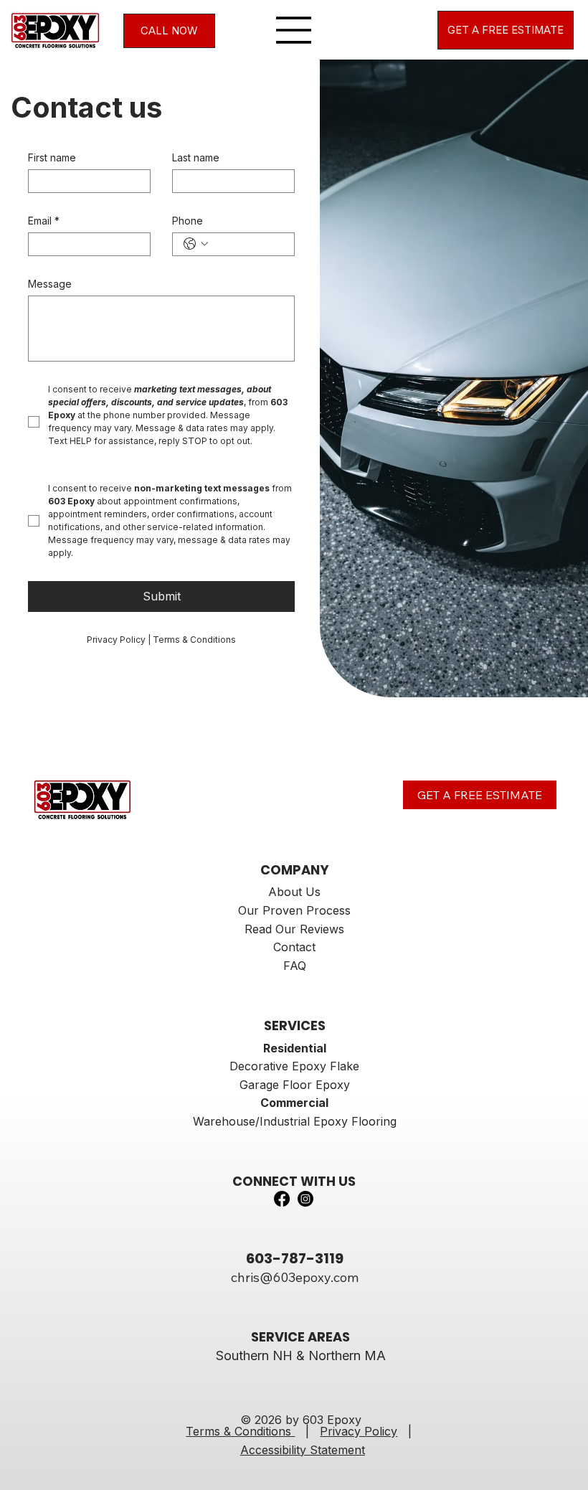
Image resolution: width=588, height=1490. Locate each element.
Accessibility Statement (302, 1450)
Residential (294, 1048)
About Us (294, 892)
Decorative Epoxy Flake (294, 1066)
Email (44, 220)
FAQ (294, 965)
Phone (187, 220)
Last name (195, 157)
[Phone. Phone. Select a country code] (195, 244)
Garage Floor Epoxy (295, 1085)
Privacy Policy (358, 1431)
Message (50, 284)
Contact (294, 947)
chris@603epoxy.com (295, 1277)
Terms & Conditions (240, 1431)
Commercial (294, 1102)
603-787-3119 (294, 1258)
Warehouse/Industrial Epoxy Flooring (295, 1121)
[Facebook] (282, 1199)
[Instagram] (305, 1199)
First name (52, 157)
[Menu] (294, 30)
